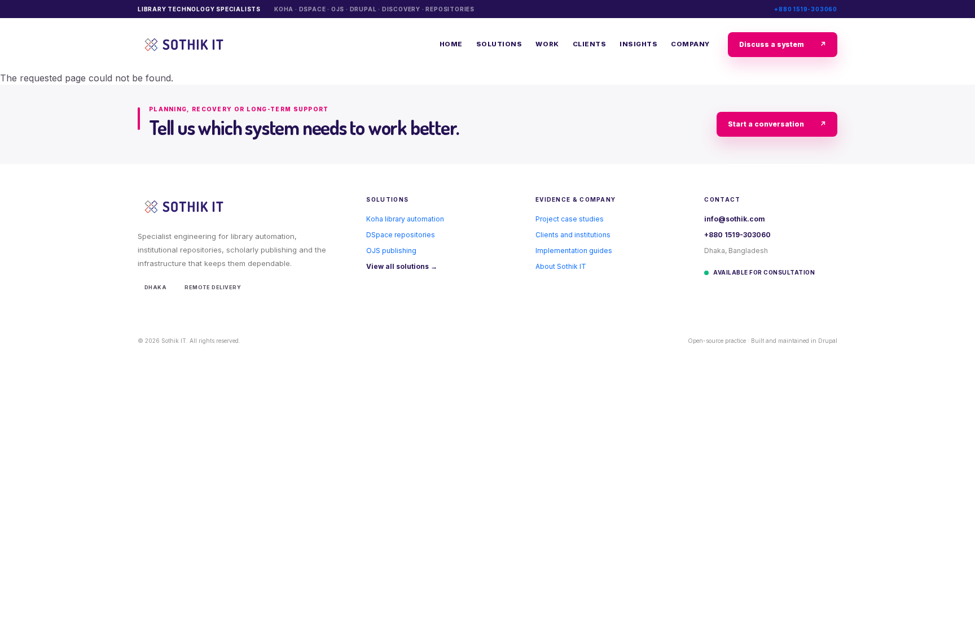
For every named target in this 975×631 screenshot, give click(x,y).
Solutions (499, 44)
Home (451, 44)
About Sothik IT (560, 266)
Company (690, 44)
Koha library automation (405, 219)
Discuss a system (782, 44)
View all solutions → (401, 266)
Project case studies (569, 219)
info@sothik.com (734, 219)
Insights (638, 44)
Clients (590, 44)
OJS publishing (391, 250)
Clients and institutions (573, 234)
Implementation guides (573, 250)
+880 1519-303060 (805, 9)
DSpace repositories (400, 234)
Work (547, 44)
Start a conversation (777, 124)
